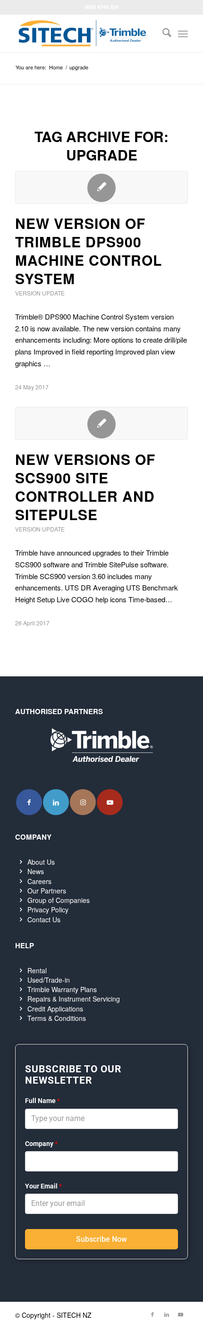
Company (41, 1143)
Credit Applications (55, 1008)
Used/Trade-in (48, 980)
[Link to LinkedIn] (56, 802)
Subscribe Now (101, 1239)
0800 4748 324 (101, 6)
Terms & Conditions (56, 1018)
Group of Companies (58, 900)
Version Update (40, 293)
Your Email (43, 1186)
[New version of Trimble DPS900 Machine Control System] (101, 187)
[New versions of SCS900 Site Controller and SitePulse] (101, 423)
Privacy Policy (47, 909)
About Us (41, 862)
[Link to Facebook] (29, 802)
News (35, 871)
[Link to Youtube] (110, 802)
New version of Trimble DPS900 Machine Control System (88, 250)
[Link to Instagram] (83, 802)
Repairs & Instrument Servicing (73, 998)
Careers (39, 881)
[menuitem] (162, 33)
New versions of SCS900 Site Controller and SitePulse (85, 486)
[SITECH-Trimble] (84, 33)
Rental (37, 970)
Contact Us (43, 919)
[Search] (162, 33)
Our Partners (46, 890)
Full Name (42, 1100)
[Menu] (183, 33)
